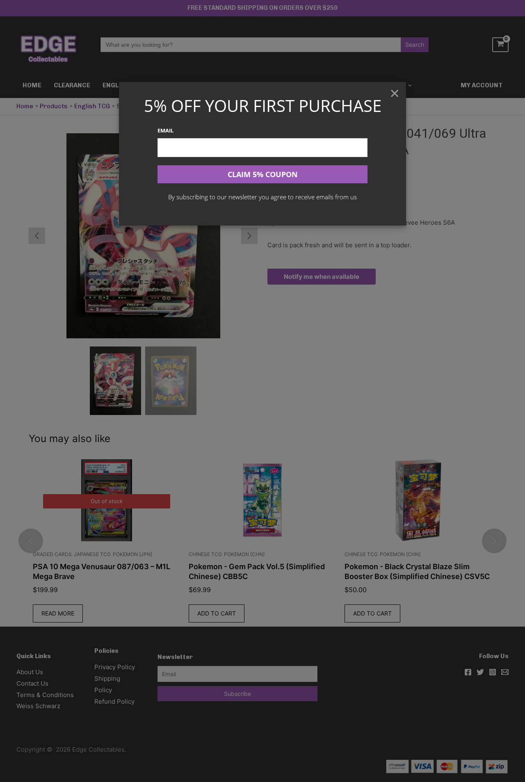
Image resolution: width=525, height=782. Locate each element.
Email (165, 130)
